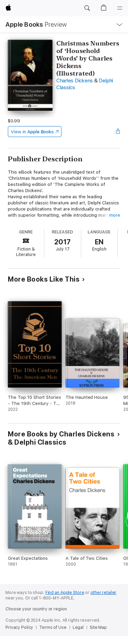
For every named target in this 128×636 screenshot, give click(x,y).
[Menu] (120, 8)
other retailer (103, 592)
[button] (87, 8)
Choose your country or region (36, 609)
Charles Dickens (74, 81)
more (114, 215)
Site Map (98, 627)
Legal (78, 627)
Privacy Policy (19, 627)
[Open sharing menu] (118, 131)
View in (32, 131)
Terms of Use (53, 627)
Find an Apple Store (64, 592)
